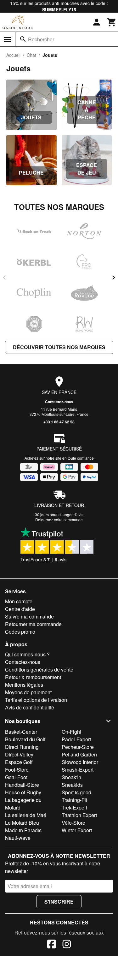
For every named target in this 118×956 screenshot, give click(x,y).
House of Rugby (23, 792)
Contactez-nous (59, 401)
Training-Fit (74, 800)
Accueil (13, 55)
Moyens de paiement (28, 692)
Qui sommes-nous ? (27, 654)
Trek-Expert (74, 807)
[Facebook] (52, 945)
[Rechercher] (23, 39)
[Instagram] (67, 945)
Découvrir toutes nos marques (59, 347)
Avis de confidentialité (29, 707)
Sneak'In (71, 777)
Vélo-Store (73, 822)
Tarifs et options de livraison (36, 699)
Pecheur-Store (78, 746)
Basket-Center (21, 731)
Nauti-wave (18, 837)
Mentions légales (24, 684)
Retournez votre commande (59, 519)
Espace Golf (18, 762)
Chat (31, 55)
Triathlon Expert (79, 815)
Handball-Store (22, 784)
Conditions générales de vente (39, 669)
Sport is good (76, 792)
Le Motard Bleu (22, 822)
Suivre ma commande (29, 616)
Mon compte (18, 601)
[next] (113, 277)
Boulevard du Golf (25, 739)
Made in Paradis (23, 830)
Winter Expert (77, 830)
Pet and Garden (79, 754)
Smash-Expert (77, 769)
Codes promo (20, 631)
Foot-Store (17, 769)
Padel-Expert (76, 739)
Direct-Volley (19, 754)
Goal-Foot (16, 777)
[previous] (4, 277)
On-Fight (71, 731)
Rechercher (41, 39)
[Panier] (112, 22)
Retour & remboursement (33, 677)
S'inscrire (59, 901)
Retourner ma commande (33, 624)
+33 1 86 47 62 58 (59, 422)
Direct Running (22, 746)
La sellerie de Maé (25, 815)
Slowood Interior (80, 762)
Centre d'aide (20, 608)
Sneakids (72, 784)
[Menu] (7, 39)
